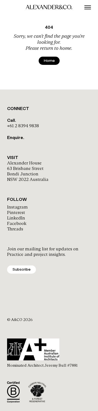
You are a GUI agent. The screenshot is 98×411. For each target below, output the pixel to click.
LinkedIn (16, 218)
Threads (15, 228)
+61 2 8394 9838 (23, 125)
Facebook (16, 223)
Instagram (17, 207)
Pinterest (16, 212)
